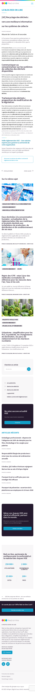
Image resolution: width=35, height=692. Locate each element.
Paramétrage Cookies (7, 679)
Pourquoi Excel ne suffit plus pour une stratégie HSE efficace (15, 478)
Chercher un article (11, 365)
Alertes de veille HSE (13, 390)
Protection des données (8, 674)
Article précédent (8, 171)
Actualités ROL (11, 383)
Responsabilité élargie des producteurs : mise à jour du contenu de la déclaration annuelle (16, 456)
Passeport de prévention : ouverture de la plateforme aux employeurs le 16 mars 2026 (17, 488)
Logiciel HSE (10, 393)
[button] (30, 687)
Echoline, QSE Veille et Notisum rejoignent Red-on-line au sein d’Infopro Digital (17, 467)
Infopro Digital (20, 686)
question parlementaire (18, 48)
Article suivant (27, 171)
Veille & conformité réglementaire (17, 397)
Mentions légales (6, 676)
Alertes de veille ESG (13, 386)
